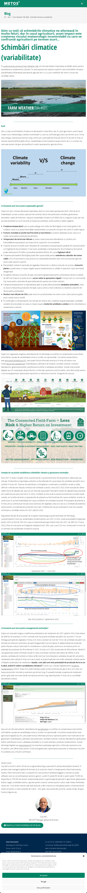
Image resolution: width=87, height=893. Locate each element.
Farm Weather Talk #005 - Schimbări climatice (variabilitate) (32, 17)
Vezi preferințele (43, 888)
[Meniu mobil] (82, 3)
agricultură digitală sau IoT (15, 360)
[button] (83, 856)
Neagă (43, 881)
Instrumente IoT (25, 745)
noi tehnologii (43, 729)
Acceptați (43, 875)
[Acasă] (5, 17)
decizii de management (15, 364)
